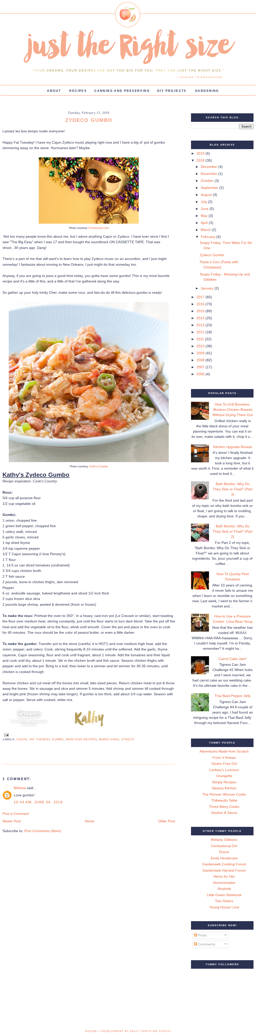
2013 (201, 325)
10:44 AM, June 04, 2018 (38, 802)
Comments (206, 944)
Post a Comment (15, 814)
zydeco (127, 739)
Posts (202, 935)
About (54, 91)
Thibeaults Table (224, 800)
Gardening (207, 91)
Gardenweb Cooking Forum (224, 864)
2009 (201, 353)
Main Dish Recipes (81, 739)
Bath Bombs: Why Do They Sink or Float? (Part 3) (232, 489)
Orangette (224, 776)
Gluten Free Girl (224, 764)
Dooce (224, 852)
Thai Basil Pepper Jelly (232, 696)
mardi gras (109, 739)
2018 (201, 160)
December (209, 167)
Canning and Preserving (122, 91)
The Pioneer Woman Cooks (224, 794)
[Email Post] (6, 734)
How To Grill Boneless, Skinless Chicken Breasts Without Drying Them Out (232, 409)
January (207, 288)
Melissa (20, 788)
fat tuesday (39, 739)
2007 (201, 367)
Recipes (78, 91)
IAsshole (224, 889)
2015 (201, 311)
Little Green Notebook (224, 895)
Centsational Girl (224, 846)
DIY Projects (171, 91)
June (205, 209)
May (204, 216)
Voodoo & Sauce (224, 813)
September (210, 188)
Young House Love (224, 907)
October (207, 181)
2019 (201, 153)
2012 (201, 332)
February (208, 237)
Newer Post (11, 821)
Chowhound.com (98, 227)
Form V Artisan (224, 758)
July (204, 202)
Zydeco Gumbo (212, 255)
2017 (201, 297)
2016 (201, 304)
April (205, 223)
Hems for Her (224, 876)
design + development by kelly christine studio (128, 1031)
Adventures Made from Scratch (224, 751)
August (207, 195)
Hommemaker (224, 883)
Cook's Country (98, 466)
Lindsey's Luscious (224, 770)
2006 (201, 374)
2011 (200, 339)
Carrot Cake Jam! (232, 659)
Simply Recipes (224, 782)
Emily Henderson (224, 858)
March (206, 230)
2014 (201, 318)
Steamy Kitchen (224, 788)
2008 (201, 360)
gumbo (58, 739)
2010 (201, 346)
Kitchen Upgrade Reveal (232, 447)
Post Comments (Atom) (42, 831)
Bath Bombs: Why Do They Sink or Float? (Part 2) (232, 531)
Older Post (166, 821)
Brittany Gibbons (224, 840)
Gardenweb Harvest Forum (224, 870)
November (209, 174)
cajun (21, 739)
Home (89, 821)
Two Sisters (224, 901)
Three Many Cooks (224, 807)
